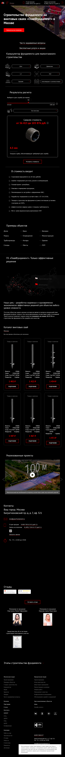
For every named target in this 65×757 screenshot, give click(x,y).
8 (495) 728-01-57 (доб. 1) (52, 3)
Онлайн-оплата (38, 707)
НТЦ (5, 716)
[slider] (28, 102)
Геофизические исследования (42, 694)
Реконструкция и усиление (41, 687)
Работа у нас (7, 733)
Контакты (6, 710)
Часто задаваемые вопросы (32, 43)
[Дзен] (48, 713)
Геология (6, 701)
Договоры (7, 748)
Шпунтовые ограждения (41, 684)
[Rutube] (55, 713)
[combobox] (21, 66)
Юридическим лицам (40, 677)
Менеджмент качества (41, 692)
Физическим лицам (9, 677)
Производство (8, 735)
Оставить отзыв (33, 602)
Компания (6, 730)
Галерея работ (38, 689)
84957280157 (39, 735)
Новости (6, 740)
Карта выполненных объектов (43, 701)
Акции (5, 689)
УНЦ (5, 721)
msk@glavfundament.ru (17, 519)
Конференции (8, 726)
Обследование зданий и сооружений (45, 697)
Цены (35, 704)
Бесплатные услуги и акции (32, 48)
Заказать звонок (14, 534)
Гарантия (6, 692)
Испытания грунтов (39, 682)
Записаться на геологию (13, 30)
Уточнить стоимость (32, 161)
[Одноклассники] (42, 713)
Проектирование (9, 680)
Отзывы (6, 738)
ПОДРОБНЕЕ (12, 386)
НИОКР (6, 713)
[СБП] (38, 725)
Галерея (6, 694)
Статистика (7, 743)
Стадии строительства (10, 684)
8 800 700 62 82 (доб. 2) (33, 3)
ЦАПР (5, 723)
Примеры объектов (9, 682)
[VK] (35, 713)
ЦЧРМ (5, 718)
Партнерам (7, 704)
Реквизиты (7, 745)
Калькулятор (7, 687)
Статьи (6, 707)
